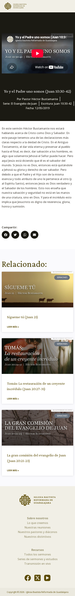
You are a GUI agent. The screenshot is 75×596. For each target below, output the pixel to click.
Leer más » (13, 326)
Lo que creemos (37, 523)
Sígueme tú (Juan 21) (22, 317)
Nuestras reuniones (37, 527)
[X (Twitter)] (37, 578)
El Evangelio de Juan (24, 103)
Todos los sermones (37, 554)
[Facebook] (28, 578)
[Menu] (69, 6)
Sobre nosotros (37, 518)
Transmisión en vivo (37, 564)
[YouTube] (47, 578)
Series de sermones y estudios (38, 559)
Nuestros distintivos (37, 537)
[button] (6, 235)
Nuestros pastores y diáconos (37, 532)
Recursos (37, 550)
